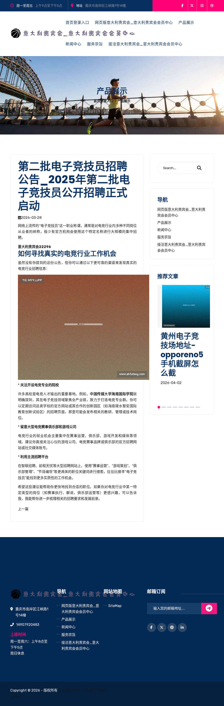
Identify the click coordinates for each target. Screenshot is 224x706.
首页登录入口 (77, 22)
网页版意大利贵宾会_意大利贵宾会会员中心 (134, 22)
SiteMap (114, 606)
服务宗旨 (95, 44)
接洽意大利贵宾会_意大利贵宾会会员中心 (145, 44)
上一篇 (23, 509)
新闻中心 (73, 44)
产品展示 (186, 22)
